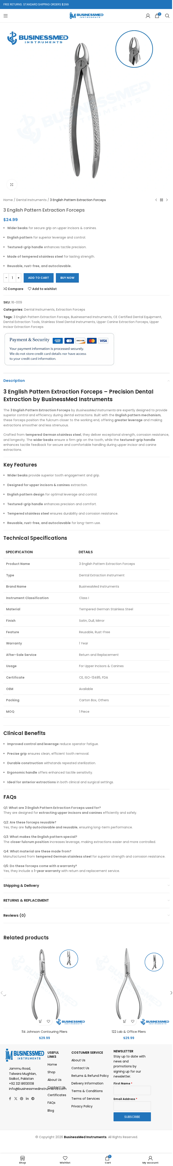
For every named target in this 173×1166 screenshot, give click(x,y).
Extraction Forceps (70, 309)
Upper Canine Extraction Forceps (122, 322)
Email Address (125, 1099)
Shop (51, 1072)
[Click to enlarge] (12, 184)
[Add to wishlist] (48, 1021)
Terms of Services (85, 1098)
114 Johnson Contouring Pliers (44, 1031)
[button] (40, 1021)
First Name (123, 1083)
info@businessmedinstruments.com (37, 1088)
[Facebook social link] (10, 1099)
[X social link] (16, 1099)
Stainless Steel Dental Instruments (68, 322)
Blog (51, 1110)
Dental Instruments (31, 200)
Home (8, 200)
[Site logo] (86, 15)
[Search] (167, 15)
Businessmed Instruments (91, 317)
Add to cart (38, 278)
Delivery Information (87, 1083)
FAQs (51, 1102)
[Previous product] (156, 200)
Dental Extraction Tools (21, 322)
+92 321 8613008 (21, 1083)
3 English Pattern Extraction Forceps (41, 317)
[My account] (148, 15)
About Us (54, 1079)
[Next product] (167, 200)
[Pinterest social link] (22, 1099)
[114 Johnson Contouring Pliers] (44, 986)
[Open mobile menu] (5, 15)
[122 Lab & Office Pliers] (129, 986)
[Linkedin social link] (27, 1099)
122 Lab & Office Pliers (129, 1031)
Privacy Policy (82, 1106)
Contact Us (56, 1087)
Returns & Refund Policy (90, 1075)
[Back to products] (161, 200)
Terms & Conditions (87, 1091)
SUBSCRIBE (132, 1117)
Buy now (67, 278)
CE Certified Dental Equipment (137, 317)
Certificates (57, 1095)
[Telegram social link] (33, 1099)
